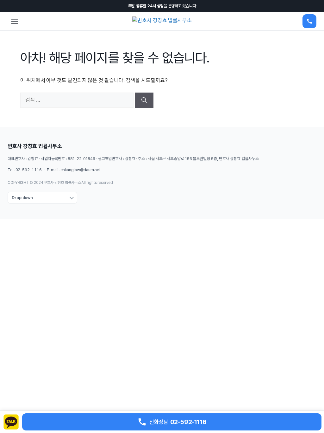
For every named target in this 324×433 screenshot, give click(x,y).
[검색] (144, 100)
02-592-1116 (29, 169)
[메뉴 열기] (15, 21)
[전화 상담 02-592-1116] (309, 21)
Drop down (22, 197)
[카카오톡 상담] (11, 421)
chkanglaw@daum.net (80, 169)
